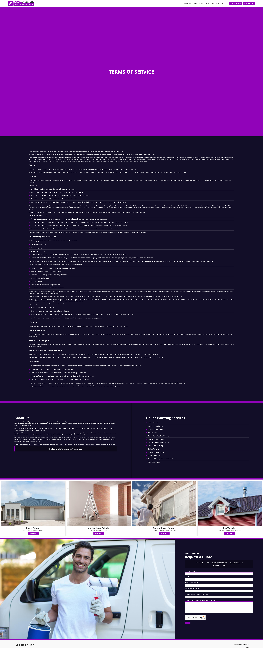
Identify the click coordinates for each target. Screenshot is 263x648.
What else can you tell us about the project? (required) (200, 600)
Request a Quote (236, 3)
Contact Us (224, 3)
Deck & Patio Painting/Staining (158, 436)
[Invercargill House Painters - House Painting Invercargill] (21, 5)
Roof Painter (152, 433)
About (217, 3)
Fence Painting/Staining (156, 439)
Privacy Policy (133, 169)
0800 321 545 (249, 3)
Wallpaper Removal (154, 455)
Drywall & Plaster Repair (156, 452)
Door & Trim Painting (155, 446)
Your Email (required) (191, 577)
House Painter (153, 423)
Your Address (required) (192, 588)
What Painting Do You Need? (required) (196, 594)
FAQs (212, 3)
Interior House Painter (155, 426)
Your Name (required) (191, 571)
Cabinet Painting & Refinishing (158, 442)
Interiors (195, 3)
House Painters (186, 3)
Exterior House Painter (156, 429)
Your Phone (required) (191, 583)
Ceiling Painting (153, 449)
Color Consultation (154, 462)
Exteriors (201, 3)
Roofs (207, 3)
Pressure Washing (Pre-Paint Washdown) (162, 459)
